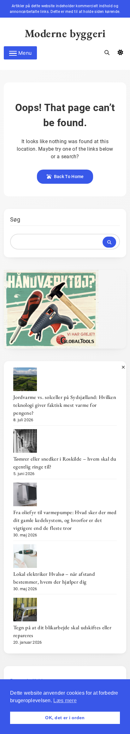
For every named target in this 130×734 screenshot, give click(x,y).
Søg (15, 219)
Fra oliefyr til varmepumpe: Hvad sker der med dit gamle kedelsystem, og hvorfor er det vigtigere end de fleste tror (65, 520)
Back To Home (69, 176)
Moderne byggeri (65, 33)
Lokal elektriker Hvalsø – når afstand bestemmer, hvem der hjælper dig (54, 577)
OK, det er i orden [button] (65, 717)
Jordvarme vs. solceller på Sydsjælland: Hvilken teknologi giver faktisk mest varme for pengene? (64, 405)
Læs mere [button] (64, 700)
